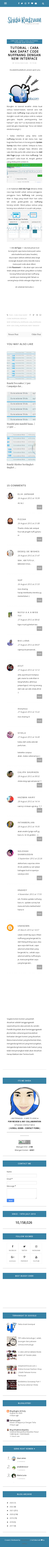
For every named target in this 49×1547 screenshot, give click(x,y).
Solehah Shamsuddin (25, 853)
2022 (11, 1506)
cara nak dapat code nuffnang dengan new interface (24, 41)
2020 (11, 1514)
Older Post (36, 334)
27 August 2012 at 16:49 (28, 737)
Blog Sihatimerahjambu (19, 1430)
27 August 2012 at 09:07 (28, 644)
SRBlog (24, 1543)
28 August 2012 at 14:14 (28, 801)
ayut (21, 666)
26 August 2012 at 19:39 (28, 498)
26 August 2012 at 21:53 (28, 584)
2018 (11, 1522)
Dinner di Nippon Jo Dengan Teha (23, 1422)
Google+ (12, 1261)
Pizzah (22, 519)
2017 (11, 1526)
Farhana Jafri (15, 1420)
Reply (40, 507)
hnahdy (22, 890)
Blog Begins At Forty (18, 1411)
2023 (11, 1502)
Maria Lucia (21, 1475)
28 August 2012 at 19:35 (28, 826)
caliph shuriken (28, 772)
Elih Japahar (26, 494)
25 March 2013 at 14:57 (28, 930)
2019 (11, 1518)
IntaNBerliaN (26, 822)
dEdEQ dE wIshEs (28, 551)
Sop (20, 580)
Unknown (24, 926)
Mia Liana (23, 641)
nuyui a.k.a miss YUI (28, 614)
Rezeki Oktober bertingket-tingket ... (20, 466)
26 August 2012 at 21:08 (28, 523)
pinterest (24, 1261)
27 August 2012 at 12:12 (28, 670)
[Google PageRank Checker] (24, 1143)
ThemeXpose (25, 1540)
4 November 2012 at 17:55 (30, 894)
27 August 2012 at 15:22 (28, 712)
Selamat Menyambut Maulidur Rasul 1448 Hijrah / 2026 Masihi (24, 1433)
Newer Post (13, 334)
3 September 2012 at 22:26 (30, 858)
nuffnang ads (26, 322)
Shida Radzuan (22, 63)
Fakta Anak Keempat (26, 1324)
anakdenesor (22, 1466)
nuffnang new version (29, 326)
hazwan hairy (26, 797)
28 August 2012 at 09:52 (28, 776)
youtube (36, 1261)
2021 (11, 1510)
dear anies (21, 1458)
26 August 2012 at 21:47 (28, 555)
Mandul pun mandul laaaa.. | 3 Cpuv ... (21, 425)
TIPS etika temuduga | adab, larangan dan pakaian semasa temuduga (29, 1341)
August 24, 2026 (16, 1413)
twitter (24, 1250)
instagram (36, 1250)
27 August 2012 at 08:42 (28, 619)
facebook (12, 1250)
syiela (22, 733)
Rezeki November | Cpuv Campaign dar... (19, 385)
